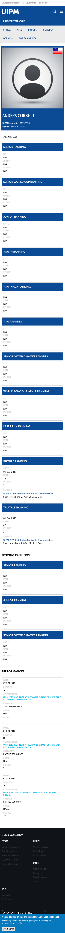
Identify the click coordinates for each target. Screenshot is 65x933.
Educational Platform (10, 2)
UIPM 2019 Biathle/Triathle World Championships (28, 493)
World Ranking (40, 847)
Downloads (38, 851)
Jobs (35, 881)
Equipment (7, 899)
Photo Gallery (40, 855)
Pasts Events (8, 851)
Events (5, 841)
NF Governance (29, 2)
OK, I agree (8, 929)
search (54, 11)
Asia (19, 29)
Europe (32, 29)
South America (28, 38)
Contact (6, 895)
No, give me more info (12, 923)
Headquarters (40, 877)
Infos (35, 863)
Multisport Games (10, 855)
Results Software (10, 864)
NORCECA (48, 29)
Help (4, 889)
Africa (7, 29)
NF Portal (43, 2)
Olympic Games (10, 859)
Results (36, 841)
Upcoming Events (10, 847)
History (37, 873)
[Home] (1, 6)
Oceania (8, 38)
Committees (39, 868)
